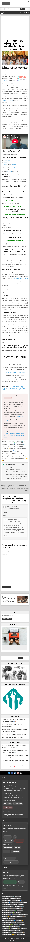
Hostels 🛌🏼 (12, 918)
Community (20, 904)
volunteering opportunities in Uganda (13, 387)
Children (22, 443)
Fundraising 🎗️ (6, 448)
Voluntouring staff (17, 464)
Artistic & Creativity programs (19, 902)
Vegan (6, 233)
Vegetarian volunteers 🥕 (19, 456)
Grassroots (19, 448)
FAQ (15, 837)
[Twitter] (18, 12)
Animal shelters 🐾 (16, 900)
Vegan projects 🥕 (7, 456)
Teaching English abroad (7, 930)
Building (6, 162)
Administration (8, 160)
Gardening (13, 448)
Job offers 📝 (20, 920)
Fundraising (14, 164)
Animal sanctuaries (6, 900)
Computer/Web (8, 166)
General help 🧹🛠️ (21, 916)
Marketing (21, 922)
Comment (5, 554)
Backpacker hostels (6, 904)
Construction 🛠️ (20, 444)
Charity (6, 164)
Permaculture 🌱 (6, 928)
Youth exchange (21, 934)
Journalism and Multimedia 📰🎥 (9, 922)
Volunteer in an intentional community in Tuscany (15, 734)
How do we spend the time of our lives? (12, 737)
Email (4, 577)
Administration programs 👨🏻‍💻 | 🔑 (16, 441)
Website (4, 581)
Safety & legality (17, 803)
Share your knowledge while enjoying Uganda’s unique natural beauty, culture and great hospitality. (15, 45)
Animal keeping (5, 898)
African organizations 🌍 (8, 443)
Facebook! (18, 478)
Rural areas (24, 928)
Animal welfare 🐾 (6, 902)
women (4, 100)
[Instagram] (22, 12)
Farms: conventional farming (15, 446)
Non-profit (19, 451)
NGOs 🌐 (13, 451)
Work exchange (7, 814)
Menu (5, 13)
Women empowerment (8, 458)
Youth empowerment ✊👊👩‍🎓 (9, 934)
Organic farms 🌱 (6, 926)
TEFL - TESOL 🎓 (18, 930)
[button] (15, 599)
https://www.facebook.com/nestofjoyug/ (15, 372)
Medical (9, 171)
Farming (6, 169)
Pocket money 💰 (16, 928)
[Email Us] (26, 12)
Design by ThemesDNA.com (15, 940)
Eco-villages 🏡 (5, 910)
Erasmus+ (18, 912)
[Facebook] (20, 12)
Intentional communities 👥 (8, 920)
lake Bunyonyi (24, 278)
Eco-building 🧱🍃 (18, 908)
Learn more (20, 416)
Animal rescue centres (15, 898)
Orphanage (15, 453)
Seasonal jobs (6, 816)
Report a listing (8, 807)
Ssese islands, (16, 278)
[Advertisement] (15, 28)
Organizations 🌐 (6, 453)
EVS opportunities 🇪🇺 (7, 914)
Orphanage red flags (9, 858)
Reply (4, 515)
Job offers (21, 814)
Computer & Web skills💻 (9, 444)
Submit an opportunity (10, 882)
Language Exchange (14, 167)
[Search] (29, 12)
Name (4, 572)
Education (4, 446)
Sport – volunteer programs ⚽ (16, 455)
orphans (10, 100)
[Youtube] (24, 12)
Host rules (21, 881)
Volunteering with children (11, 862)
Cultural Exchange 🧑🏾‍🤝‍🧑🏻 (7, 908)
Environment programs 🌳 (8, 912)
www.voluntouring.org (12, 476)
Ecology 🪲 (13, 910)
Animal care (18, 896)
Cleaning (15, 904)
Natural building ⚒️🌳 (7, 924)
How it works (7, 803)
